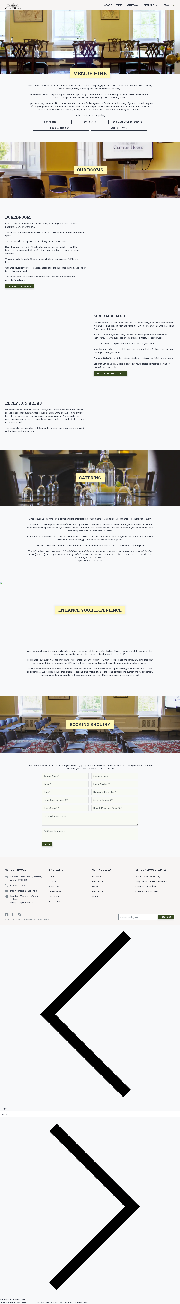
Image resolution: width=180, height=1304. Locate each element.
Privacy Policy (27, 919)
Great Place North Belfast (147, 891)
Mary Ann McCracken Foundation (151, 881)
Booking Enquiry (59, 128)
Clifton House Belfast (145, 886)
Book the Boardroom (19, 286)
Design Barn (45, 919)
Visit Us (52, 881)
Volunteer (97, 876)
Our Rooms (50, 122)
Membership (98, 881)
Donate (95, 886)
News (165, 5)
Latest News (55, 891)
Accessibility (118, 128)
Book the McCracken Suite (110, 373)
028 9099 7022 (17, 885)
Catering (89, 122)
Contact (96, 896)
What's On (133, 5)
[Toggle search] (174, 5)
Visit (119, 5)
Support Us (151, 5)
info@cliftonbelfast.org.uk (24, 890)
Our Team (54, 896)
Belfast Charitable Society (147, 876)
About (108, 5)
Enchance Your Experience (127, 122)
